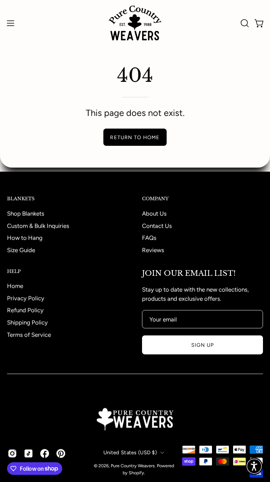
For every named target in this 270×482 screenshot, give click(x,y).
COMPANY (155, 199)
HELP (14, 271)
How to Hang (25, 237)
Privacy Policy (25, 297)
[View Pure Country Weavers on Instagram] (12, 453)
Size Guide (21, 249)
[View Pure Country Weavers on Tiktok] (28, 453)
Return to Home (135, 137)
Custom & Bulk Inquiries (38, 225)
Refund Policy (25, 310)
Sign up (202, 345)
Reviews (153, 249)
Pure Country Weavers (133, 465)
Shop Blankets (25, 213)
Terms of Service (29, 334)
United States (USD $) (130, 452)
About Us (154, 213)
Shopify (136, 472)
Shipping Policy (27, 322)
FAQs (149, 237)
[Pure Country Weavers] (135, 23)
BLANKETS (20, 199)
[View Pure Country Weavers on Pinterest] (61, 453)
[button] (244, 23)
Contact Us (157, 225)
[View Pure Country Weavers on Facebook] (44, 453)
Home (15, 285)
